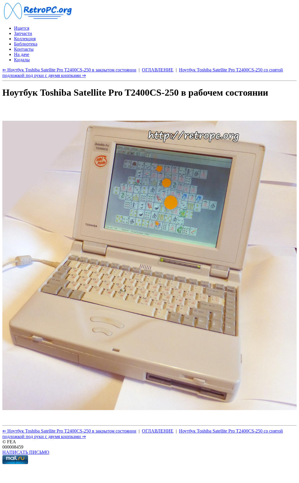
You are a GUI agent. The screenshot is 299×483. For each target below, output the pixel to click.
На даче (21, 54)
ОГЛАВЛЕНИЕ (157, 69)
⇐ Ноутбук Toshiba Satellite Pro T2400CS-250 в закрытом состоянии (69, 69)
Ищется (21, 28)
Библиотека (25, 43)
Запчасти (23, 33)
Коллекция (25, 38)
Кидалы (22, 59)
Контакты (24, 49)
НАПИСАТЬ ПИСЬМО (25, 452)
